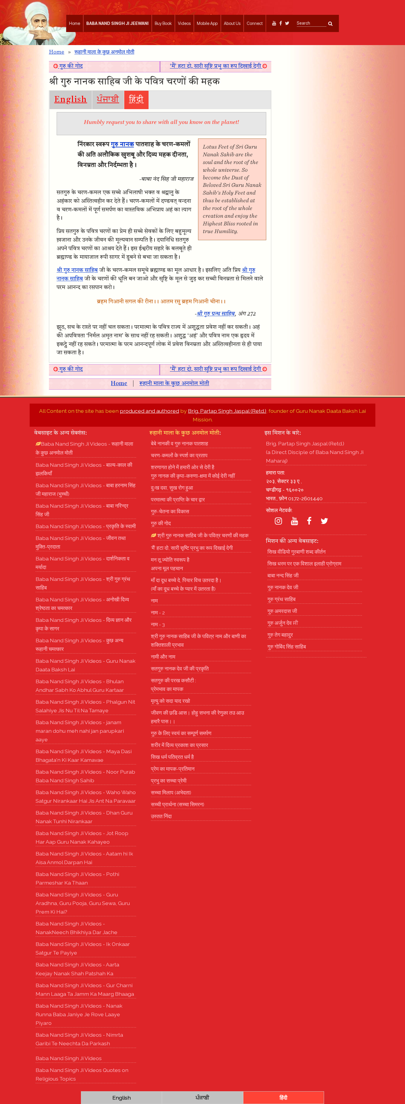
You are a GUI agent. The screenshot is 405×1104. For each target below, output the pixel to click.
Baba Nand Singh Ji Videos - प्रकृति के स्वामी (86, 526)
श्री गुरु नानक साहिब (77, 270)
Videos (184, 23)
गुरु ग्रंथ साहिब (281, 599)
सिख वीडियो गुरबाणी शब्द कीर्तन (296, 552)
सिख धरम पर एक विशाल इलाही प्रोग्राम (304, 563)
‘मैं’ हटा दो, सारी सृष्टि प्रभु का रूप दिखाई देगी (216, 66)
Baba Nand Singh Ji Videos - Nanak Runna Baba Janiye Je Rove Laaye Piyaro (79, 1014)
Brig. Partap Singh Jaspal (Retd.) (227, 411)
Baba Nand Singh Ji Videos (69, 1058)
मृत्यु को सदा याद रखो (170, 701)
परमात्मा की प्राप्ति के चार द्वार (178, 499)
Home (74, 23)
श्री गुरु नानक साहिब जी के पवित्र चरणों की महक (202, 535)
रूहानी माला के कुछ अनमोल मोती (104, 52)
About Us (232, 23)
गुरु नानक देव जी (282, 587)
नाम (154, 601)
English (70, 100)
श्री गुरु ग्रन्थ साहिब (216, 314)
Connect (255, 23)
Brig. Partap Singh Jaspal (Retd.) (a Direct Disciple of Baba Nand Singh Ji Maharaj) (314, 452)
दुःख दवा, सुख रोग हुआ (172, 488)
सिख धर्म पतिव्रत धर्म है (172, 757)
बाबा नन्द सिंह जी (283, 575)
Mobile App (207, 23)
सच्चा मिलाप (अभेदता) (171, 792)
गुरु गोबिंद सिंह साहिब (286, 646)
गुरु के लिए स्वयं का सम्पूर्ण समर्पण (181, 733)
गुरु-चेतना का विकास (170, 511)
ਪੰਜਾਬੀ (108, 100)
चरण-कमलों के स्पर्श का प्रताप (179, 455)
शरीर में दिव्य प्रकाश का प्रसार (179, 745)
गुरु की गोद (70, 66)
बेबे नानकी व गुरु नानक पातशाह (179, 443)
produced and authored (149, 411)
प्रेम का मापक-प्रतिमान (172, 769)
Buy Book (163, 23)
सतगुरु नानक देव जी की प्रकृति (180, 668)
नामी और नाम (163, 657)
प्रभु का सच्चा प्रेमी (168, 781)
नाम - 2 (158, 612)
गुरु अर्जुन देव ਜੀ (282, 623)
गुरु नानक (122, 144)
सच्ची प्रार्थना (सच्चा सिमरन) (177, 804)
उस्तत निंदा (161, 816)
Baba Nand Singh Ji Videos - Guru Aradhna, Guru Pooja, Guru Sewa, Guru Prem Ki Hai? (83, 903)
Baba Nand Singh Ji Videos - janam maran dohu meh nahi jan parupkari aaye (80, 731)
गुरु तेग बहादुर (280, 635)
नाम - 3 (158, 624)
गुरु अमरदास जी (282, 611)
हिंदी (136, 100)
